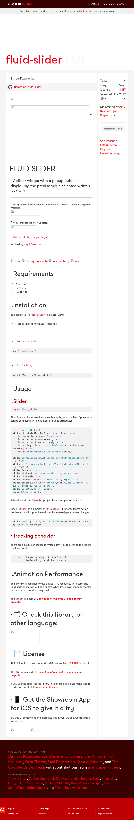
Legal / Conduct (105, 813)
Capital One (37, 778)
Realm (49, 783)
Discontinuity (69, 778)
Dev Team (42, 813)
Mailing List (13, 813)
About (96, 3)
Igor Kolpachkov (108, 113)
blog (85, 11)
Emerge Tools (90, 778)
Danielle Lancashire (66, 756)
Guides (108, 3)
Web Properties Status (77, 808)
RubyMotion (80, 783)
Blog (121, 3)
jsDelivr (37, 783)
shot (39, 244)
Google (13, 783)
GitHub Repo (108, 145)
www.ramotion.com (47, 687)
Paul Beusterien (61, 761)
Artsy (12, 778)
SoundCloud (16, 787)
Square (42, 787)
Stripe (31, 787)
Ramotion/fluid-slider (28, 87)
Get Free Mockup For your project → (31, 237)
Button (22, 778)
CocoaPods (28, 341)
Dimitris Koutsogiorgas (27, 756)
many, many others (104, 767)
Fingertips (109, 778)
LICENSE (73, 663)
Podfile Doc (73, 813)
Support (11, 808)
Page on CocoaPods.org (110, 151)
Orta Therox (35, 761)
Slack (107, 783)
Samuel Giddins (90, 761)
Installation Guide (113, 128)
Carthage (27, 365)
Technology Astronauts (71, 787)
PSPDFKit (62, 783)
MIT (123, 89)
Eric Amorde (95, 756)
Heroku (25, 783)
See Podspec (108, 141)
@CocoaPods (104, 808)
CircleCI (53, 778)
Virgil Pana (30, 244)
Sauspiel (96, 783)
